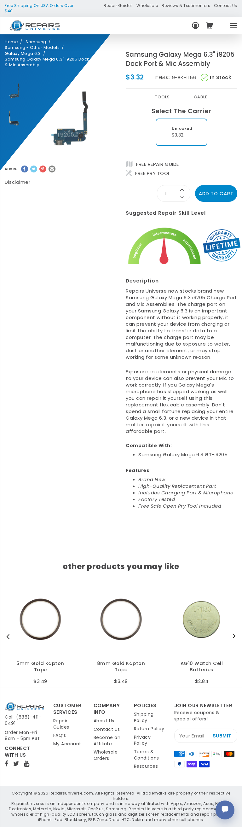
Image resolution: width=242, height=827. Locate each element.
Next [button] (232, 636)
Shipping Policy (144, 717)
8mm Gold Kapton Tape (121, 666)
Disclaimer (17, 182)
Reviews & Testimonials (186, 5)
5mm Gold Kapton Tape (40, 666)
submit (222, 735)
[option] (16, 91)
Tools (162, 97)
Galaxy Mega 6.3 (23, 53)
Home (11, 42)
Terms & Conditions (146, 754)
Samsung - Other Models (32, 47)
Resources (146, 766)
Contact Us (225, 5)
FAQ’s (59, 735)
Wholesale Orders (106, 755)
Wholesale (147, 5)
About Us (104, 721)
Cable (201, 97)
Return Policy (149, 728)
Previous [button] (9, 636)
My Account (67, 744)
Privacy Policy (142, 740)
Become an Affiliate (107, 740)
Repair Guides (118, 5)
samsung (36, 42)
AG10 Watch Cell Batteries (202, 666)
